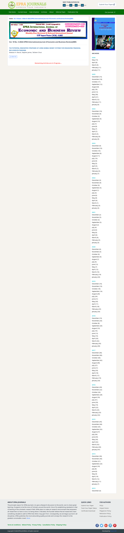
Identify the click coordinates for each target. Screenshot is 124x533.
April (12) (95, 269)
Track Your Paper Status (89, 508)
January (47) (96, 449)
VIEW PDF (13, 56)
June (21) (95, 299)
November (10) (97, 148)
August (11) (96, 156)
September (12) (97, 84)
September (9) (96, 119)
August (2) (95, 225)
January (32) (96, 415)
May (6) (94, 232)
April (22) (95, 407)
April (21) (95, 97)
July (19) (94, 331)
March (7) (95, 168)
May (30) (95, 94)
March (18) (95, 306)
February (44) (96, 447)
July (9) (94, 262)
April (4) (94, 200)
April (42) (95, 442)
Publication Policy (105, 516)
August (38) (96, 363)
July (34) (94, 434)
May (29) (95, 370)
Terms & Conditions (14, 525)
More (28, 518)
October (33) (96, 427)
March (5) (95, 134)
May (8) (94, 198)
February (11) (96, 67)
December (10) (97, 318)
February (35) (96, 343)
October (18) (96, 289)
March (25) (95, 410)
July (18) (94, 89)
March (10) (95, 272)
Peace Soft (113, 531)
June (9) (94, 161)
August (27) (96, 432)
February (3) (96, 205)
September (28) (97, 395)
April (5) (94, 166)
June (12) (95, 92)
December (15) (97, 77)
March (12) (95, 99)
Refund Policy (26, 525)
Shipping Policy (61, 525)
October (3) (96, 116)
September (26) (97, 326)
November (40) (97, 355)
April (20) (95, 338)
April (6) (94, 235)
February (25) (96, 309)
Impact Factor (104, 508)
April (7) (94, 131)
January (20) (96, 277)
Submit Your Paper (106, 4)
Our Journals (109, 12)
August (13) (96, 121)
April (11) (95, 304)
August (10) (96, 328)
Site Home (12, 12)
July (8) (94, 469)
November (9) (96, 183)
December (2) (96, 215)
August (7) (95, 259)
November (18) (97, 79)
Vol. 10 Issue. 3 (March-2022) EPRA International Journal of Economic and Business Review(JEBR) (43, 18)
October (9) (96, 185)
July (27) (94, 365)
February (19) (96, 378)
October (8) (96, 323)
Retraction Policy (105, 513)
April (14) (95, 476)
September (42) (97, 360)
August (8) (95, 87)
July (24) (94, 296)
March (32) (95, 444)
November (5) (96, 217)
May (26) (95, 439)
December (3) (96, 180)
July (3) (94, 193)
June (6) (94, 195)
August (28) (96, 294)
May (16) (95, 336)
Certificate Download (88, 511)
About (51, 12)
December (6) (96, 249)
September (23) (97, 464)
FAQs (101, 505)
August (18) (96, 397)
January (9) (95, 139)
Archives (44, 12)
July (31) (94, 400)
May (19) (95, 405)
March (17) (95, 375)
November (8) (96, 114)
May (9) (94, 474)
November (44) (97, 424)
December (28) (97, 387)
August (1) (95, 190)
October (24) (96, 392)
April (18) (95, 373)
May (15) (95, 60)
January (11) (96, 70)
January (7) (95, 173)
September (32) (97, 429)
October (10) (96, 151)
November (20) (97, 321)
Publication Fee (73, 12)
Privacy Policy (36, 525)
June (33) (95, 437)
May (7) (94, 129)
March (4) (95, 237)
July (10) (94, 158)
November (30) (97, 459)
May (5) (94, 163)
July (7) (94, 124)
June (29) (95, 402)
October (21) (96, 461)
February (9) (96, 136)
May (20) (95, 301)
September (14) (97, 291)
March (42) (95, 341)
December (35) (97, 422)
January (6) (95, 104)
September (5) (96, 188)
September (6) (96, 153)
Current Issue (22, 12)
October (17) (96, 82)
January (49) (96, 346)
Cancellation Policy (48, 525)
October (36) (96, 358)
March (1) (95, 203)
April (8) (94, 62)
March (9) (95, 65)
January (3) (95, 208)
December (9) (96, 146)
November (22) (97, 390)
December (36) (97, 353)
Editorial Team (60, 12)
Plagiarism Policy (105, 511)
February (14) (96, 274)
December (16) (97, 111)
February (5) (96, 171)
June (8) (94, 126)
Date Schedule (34, 12)
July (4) (94, 227)
